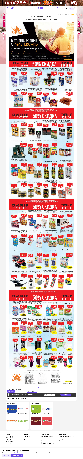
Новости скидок (26, 11)
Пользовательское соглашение (29, 440)
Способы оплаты (45, 439)
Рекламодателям (27, 436)
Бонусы (43, 445)
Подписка (33, 11)
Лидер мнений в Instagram (29, 437)
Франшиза (26, 439)
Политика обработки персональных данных (67, 437)
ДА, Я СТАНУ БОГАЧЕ (65, 394)
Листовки (20, 11)
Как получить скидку (63, 439)
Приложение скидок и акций (64, 442)
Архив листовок (31, 391)
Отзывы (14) (11, 391)
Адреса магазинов (41, 387)
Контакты (25, 442)
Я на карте (15, 11)
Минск (65, 8)
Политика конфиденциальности (47, 436)
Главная (9, 398)
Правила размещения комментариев (48, 443)
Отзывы (60, 440)
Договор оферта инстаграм (47, 437)
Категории (9, 11)
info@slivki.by (8, 439)
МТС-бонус (38, 11)
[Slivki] (10, 8)
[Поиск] (41, 8)
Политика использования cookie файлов (66, 436)
